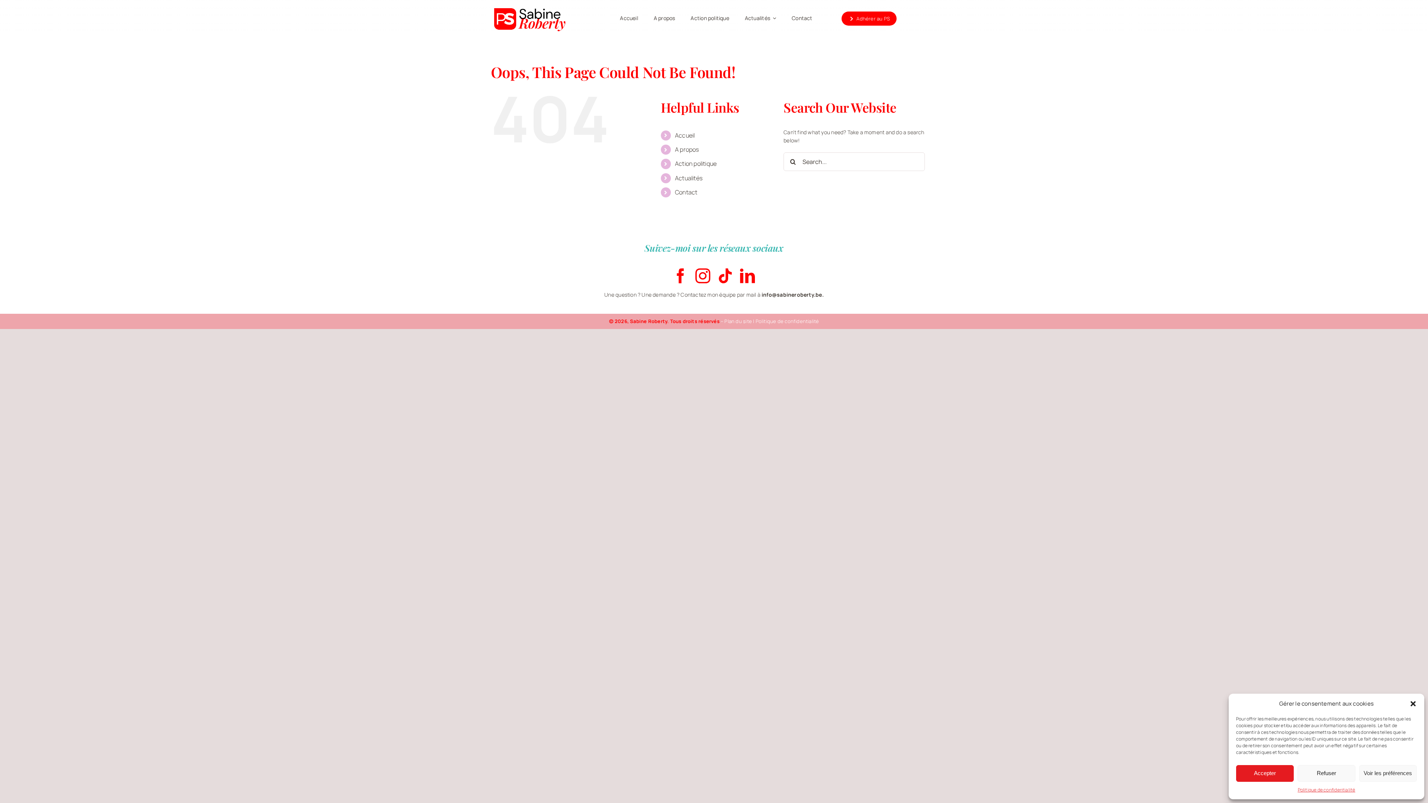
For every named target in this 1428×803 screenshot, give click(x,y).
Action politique (696, 163)
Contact (686, 192)
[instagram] (702, 275)
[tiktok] (725, 275)
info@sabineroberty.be (792, 294)
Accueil (685, 135)
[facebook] (680, 275)
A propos (687, 149)
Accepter (1265, 773)
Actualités (688, 178)
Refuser (1326, 773)
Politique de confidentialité (1326, 790)
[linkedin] (747, 275)
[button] (1413, 703)
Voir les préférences (1388, 773)
